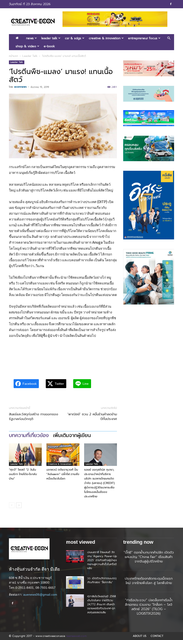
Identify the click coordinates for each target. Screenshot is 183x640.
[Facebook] (170, 4)
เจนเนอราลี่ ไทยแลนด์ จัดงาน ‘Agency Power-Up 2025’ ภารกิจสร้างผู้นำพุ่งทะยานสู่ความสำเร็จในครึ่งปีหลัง (102, 560)
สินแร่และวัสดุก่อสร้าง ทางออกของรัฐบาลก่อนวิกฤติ (33, 416)
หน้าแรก (13, 56)
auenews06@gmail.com (40, 594)
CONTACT (157, 636)
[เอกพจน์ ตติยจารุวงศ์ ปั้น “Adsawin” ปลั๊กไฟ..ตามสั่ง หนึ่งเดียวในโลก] (62, 454)
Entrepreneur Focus (142, 38)
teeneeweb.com (76, 636)
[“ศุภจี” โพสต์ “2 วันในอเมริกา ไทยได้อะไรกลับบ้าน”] (25, 454)
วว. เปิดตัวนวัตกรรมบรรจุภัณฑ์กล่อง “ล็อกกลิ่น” (101, 580)
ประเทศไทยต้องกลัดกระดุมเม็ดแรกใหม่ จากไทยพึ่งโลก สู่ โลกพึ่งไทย (149, 580)
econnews (20, 86)
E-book (49, 46)
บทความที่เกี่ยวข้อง (29, 435)
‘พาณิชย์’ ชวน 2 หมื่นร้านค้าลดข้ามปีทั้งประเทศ (92, 416)
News (30, 38)
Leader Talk (49, 38)
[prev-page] (12, 505)
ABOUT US (139, 636)
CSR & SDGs (73, 38)
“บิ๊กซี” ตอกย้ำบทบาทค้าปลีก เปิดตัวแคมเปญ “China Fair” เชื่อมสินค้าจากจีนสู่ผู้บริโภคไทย (149, 557)
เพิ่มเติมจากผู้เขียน (72, 435)
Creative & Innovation (105, 38)
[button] (168, 38)
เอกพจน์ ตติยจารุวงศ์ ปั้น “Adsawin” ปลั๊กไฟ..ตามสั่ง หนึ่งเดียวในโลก (62, 474)
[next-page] (19, 505)
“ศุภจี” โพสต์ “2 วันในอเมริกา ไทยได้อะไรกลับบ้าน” (23, 474)
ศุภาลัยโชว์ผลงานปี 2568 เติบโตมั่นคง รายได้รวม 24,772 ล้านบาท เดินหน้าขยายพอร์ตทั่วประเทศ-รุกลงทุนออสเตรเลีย (101, 604)
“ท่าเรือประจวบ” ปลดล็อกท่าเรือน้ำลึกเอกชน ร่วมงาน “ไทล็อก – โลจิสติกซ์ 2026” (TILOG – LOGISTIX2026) (148, 607)
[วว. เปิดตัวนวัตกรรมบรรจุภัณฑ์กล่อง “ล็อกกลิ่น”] (75, 582)
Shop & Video (26, 46)
